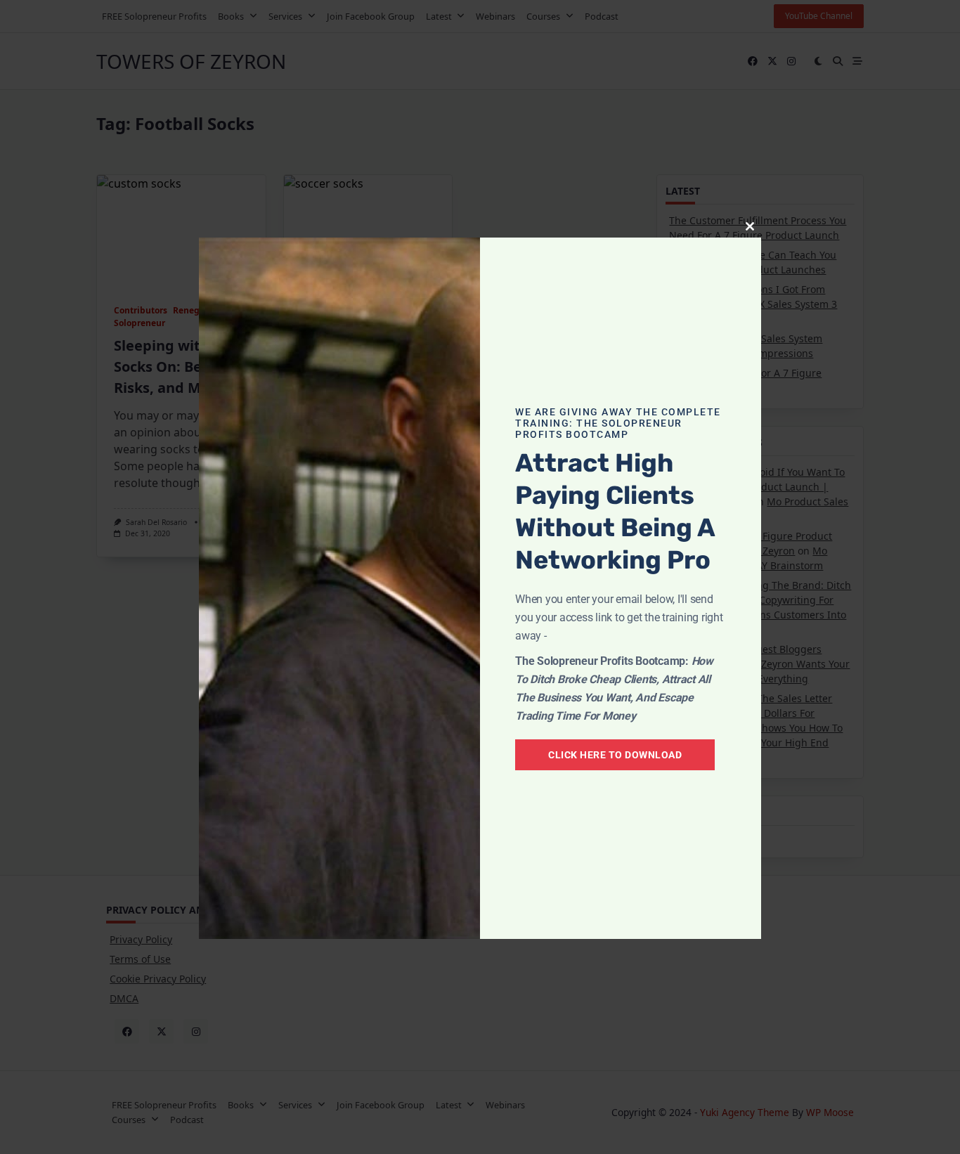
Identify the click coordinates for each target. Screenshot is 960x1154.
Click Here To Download (615, 754)
